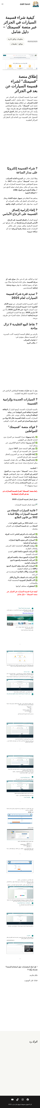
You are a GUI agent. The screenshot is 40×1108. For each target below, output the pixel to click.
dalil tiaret (25, 4)
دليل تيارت (33, 975)
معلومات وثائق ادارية (15, 39)
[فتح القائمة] (2, 4)
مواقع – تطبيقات (17, 44)
